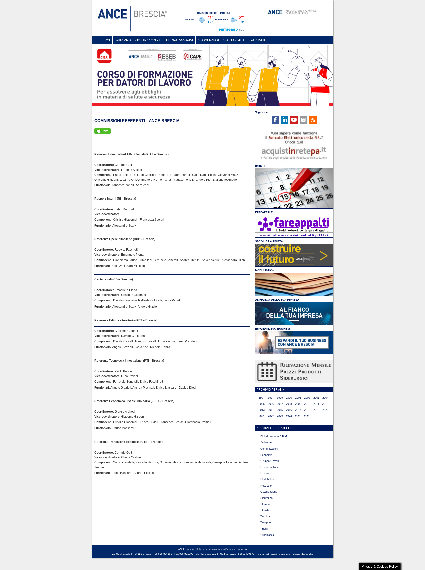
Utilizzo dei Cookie (303, 554)
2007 (280, 403)
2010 (307, 403)
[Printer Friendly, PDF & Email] (102, 130)
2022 (271, 416)
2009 (298, 403)
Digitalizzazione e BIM (273, 436)
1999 (280, 397)
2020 (325, 409)
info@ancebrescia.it (207, 554)
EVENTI (260, 165)
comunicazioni (269, 448)
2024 (289, 416)
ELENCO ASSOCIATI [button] (180, 40)
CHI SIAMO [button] (123, 40)
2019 (316, 409)
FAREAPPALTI (264, 212)
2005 (262, 403)
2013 (262, 409)
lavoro (264, 473)
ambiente (266, 442)
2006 (271, 403)
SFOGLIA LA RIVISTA (269, 241)
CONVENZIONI (208, 40)
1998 (271, 397)
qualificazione (268, 491)
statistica (265, 510)
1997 (262, 397)
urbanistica (267, 534)
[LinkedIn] (284, 120)
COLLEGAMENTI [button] (234, 40)
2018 (307, 409)
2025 (298, 416)
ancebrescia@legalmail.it (276, 554)
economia (266, 454)
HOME (106, 40)
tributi (264, 528)
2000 (289, 397)
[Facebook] (275, 120)
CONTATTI (258, 40)
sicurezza (266, 497)
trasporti (265, 522)
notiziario (266, 485)
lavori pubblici (269, 467)
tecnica (265, 516)
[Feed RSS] (313, 120)
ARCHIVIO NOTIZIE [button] (148, 40)
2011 (316, 403)
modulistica (267, 479)
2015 (280, 409)
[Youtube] (294, 120)
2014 (271, 409)
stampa (265, 504)
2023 (280, 416)
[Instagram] (303, 120)
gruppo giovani (269, 460)
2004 (325, 397)
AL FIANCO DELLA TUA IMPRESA (277, 299)
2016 (289, 409)
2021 (262, 416)
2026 (307, 416)
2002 (307, 397)
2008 (289, 403)
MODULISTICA (264, 270)
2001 (298, 397)
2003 (316, 397)
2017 (298, 409)
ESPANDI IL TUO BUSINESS (273, 328)
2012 (325, 403)
